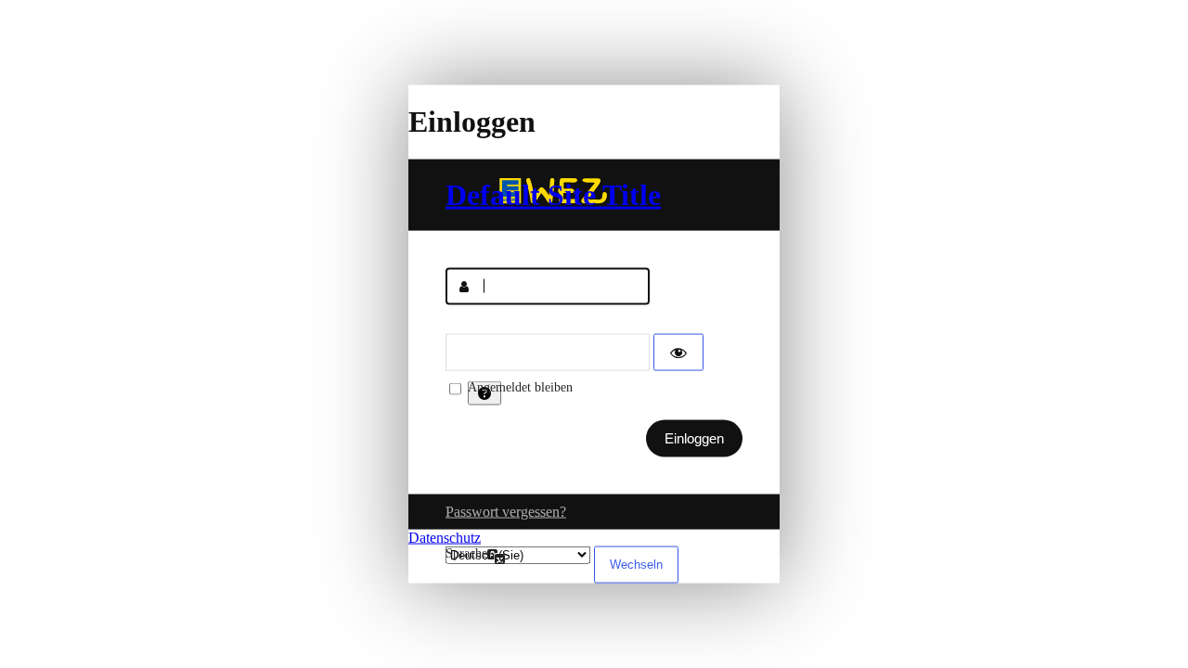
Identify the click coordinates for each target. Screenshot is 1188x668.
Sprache (466, 552)
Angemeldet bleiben (520, 386)
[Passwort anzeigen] (678, 351)
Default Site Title (553, 194)
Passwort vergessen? (506, 511)
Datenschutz (444, 537)
